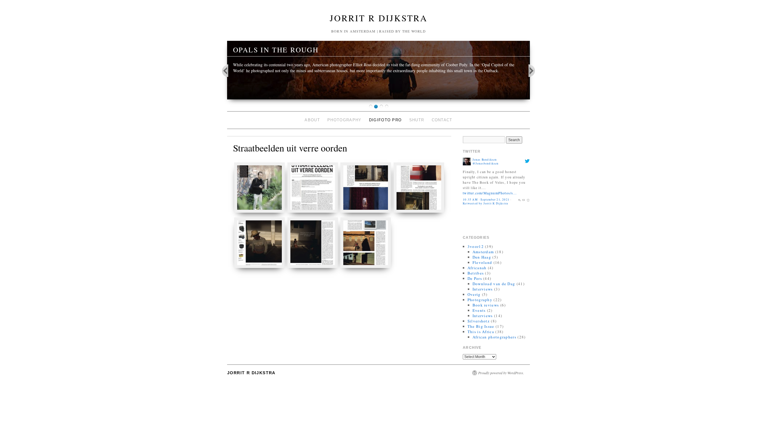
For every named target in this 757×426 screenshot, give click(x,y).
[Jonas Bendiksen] (466, 161)
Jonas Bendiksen (485, 160)
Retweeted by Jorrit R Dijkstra (485, 203)
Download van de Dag (494, 283)
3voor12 (476, 246)
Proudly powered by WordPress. (501, 372)
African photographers (494, 337)
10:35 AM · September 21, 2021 (486, 199)
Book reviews (486, 305)
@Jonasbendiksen (486, 163)
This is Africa (481, 331)
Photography (344, 120)
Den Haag (482, 257)
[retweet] (523, 199)
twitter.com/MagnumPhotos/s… (490, 193)
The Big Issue (481, 326)
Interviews (483, 289)
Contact (442, 120)
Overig (474, 294)
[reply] (519, 199)
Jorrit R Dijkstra (379, 18)
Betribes (476, 273)
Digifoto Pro (385, 120)
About (312, 120)
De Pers (475, 278)
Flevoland (482, 262)
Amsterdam (483, 251)
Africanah (477, 267)
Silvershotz (479, 321)
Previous (229, 70)
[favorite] (528, 199)
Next (528, 70)
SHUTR (416, 120)
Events (479, 310)
